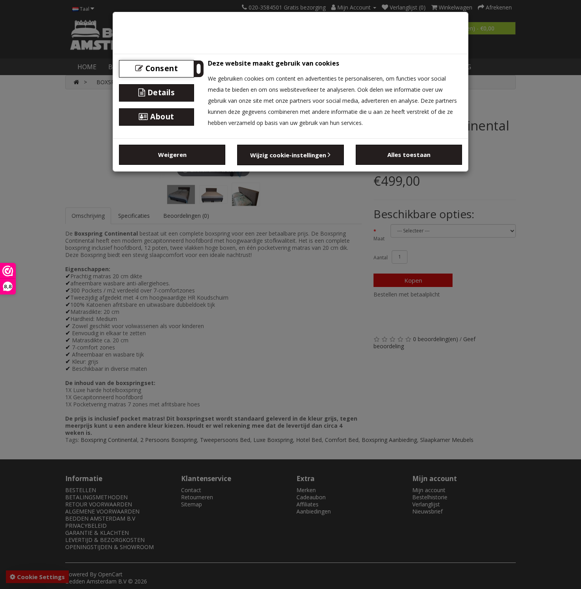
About (161, 116)
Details (160, 92)
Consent (160, 68)
